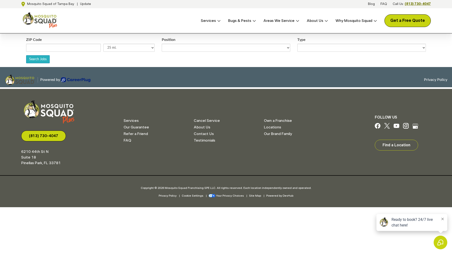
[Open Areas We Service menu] (297, 21)
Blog (371, 4)
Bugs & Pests (239, 21)
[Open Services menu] (218, 21)
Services (208, 21)
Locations (272, 127)
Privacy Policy (168, 195)
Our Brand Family (278, 134)
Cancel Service (207, 121)
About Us (315, 21)
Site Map (255, 195)
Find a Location (396, 145)
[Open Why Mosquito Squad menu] (374, 21)
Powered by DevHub (279, 195)
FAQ (383, 4)
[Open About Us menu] (325, 21)
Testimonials (204, 140)
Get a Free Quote (407, 21)
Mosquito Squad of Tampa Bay (50, 4)
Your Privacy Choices (230, 195)
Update (85, 4)
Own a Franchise (278, 121)
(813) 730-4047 (418, 4)
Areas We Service (279, 21)
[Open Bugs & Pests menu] (253, 21)
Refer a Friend (136, 134)
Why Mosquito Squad (353, 21)
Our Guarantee (136, 127)
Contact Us (204, 134)
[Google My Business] (415, 127)
